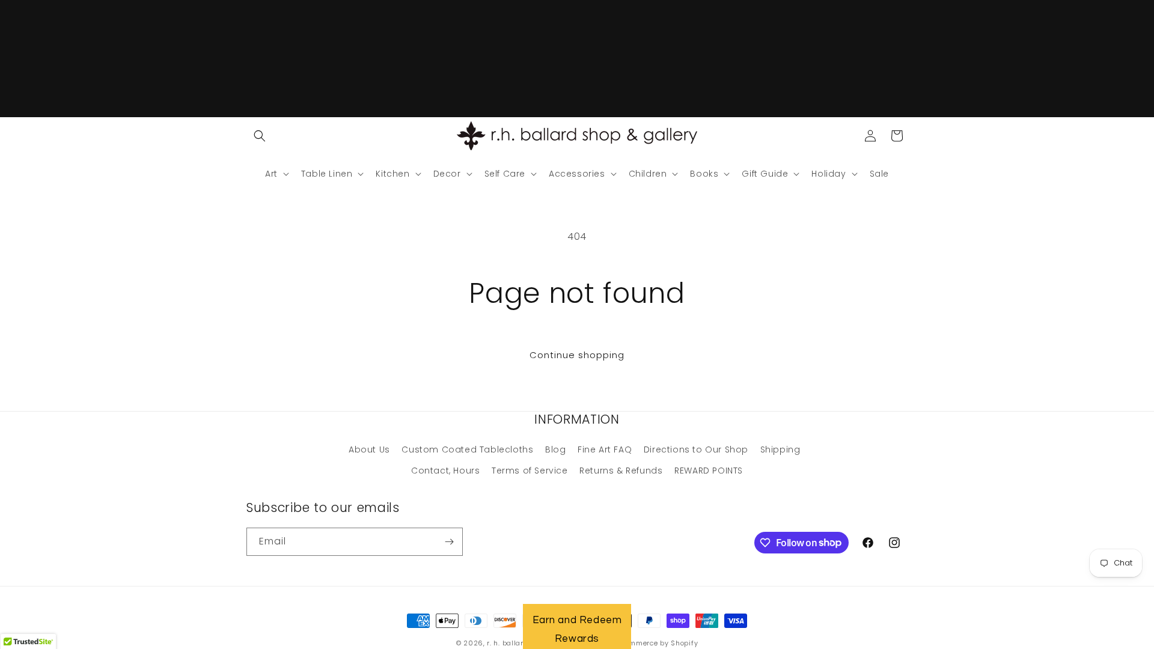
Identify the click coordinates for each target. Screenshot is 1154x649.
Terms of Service (530, 471)
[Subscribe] (449, 542)
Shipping (780, 449)
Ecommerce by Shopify (657, 643)
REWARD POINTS (708, 471)
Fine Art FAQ (605, 449)
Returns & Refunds (620, 471)
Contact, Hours (445, 471)
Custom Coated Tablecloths (467, 449)
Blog (555, 449)
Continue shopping (577, 355)
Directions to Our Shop (696, 449)
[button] (259, 136)
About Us (369, 449)
